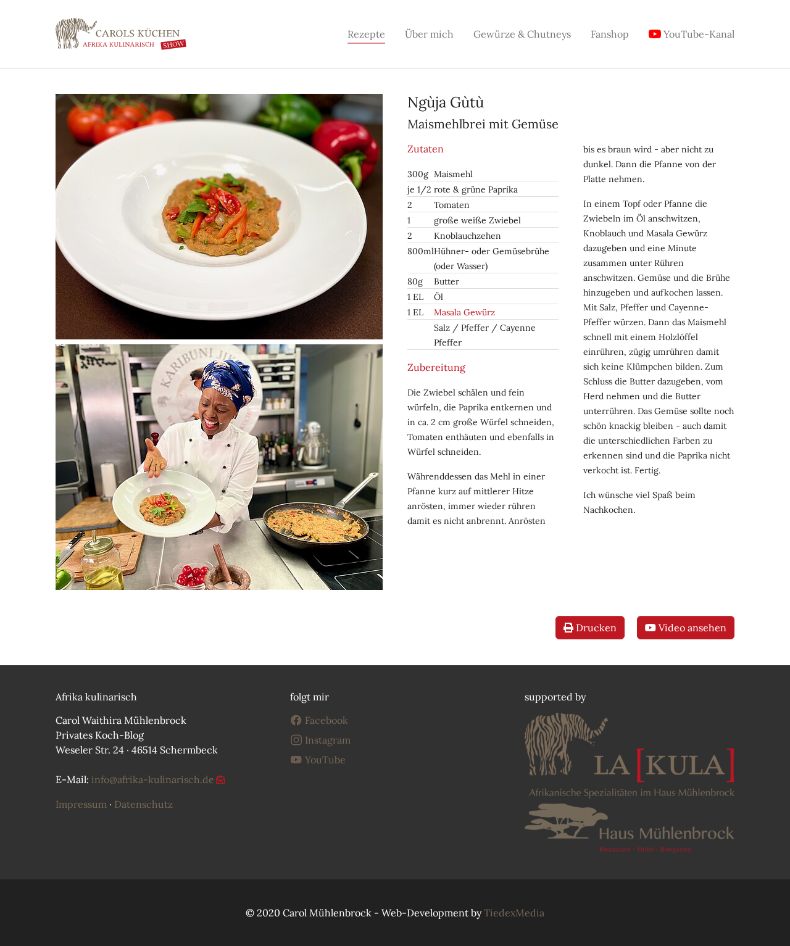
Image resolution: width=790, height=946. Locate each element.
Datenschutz (143, 804)
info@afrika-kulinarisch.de (152, 779)
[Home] (121, 34)
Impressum (81, 804)
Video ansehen (691, 627)
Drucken (595, 627)
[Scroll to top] (763, 919)
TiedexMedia (514, 913)
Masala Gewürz (464, 312)
